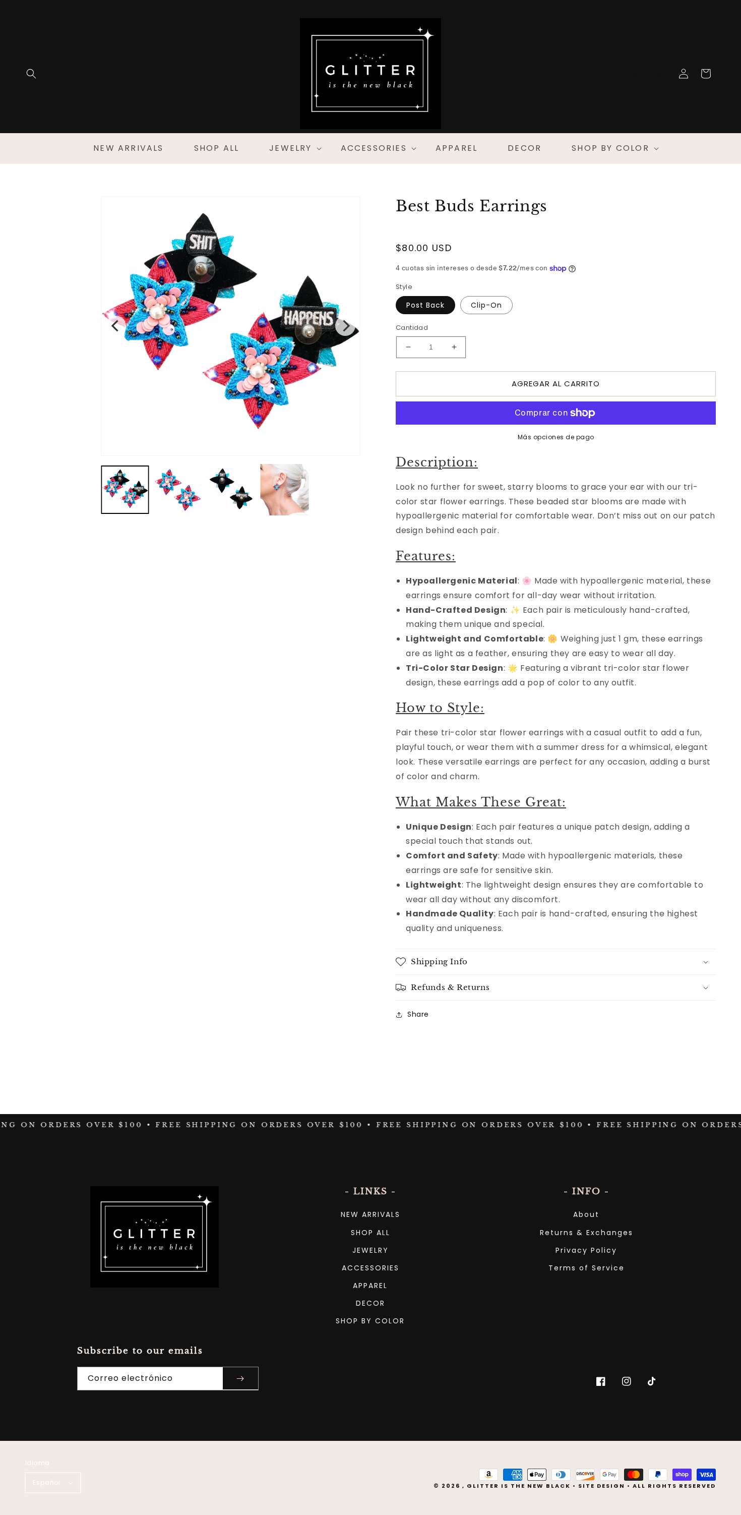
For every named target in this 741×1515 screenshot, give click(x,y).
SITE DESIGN (601, 1486)
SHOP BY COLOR (370, 1321)
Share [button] (418, 1014)
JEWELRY (370, 1250)
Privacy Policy (586, 1250)
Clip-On (486, 305)
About (586, 1214)
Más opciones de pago (556, 437)
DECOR (370, 1303)
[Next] (345, 326)
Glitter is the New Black (519, 1486)
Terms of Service (586, 1268)
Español (46, 1482)
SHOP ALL (370, 1233)
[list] (230, 326)
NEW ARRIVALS (370, 1214)
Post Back (425, 305)
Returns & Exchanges (586, 1233)
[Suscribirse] (240, 1378)
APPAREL (370, 1285)
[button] (31, 74)
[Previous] (116, 326)
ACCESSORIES (370, 1268)
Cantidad (412, 327)
